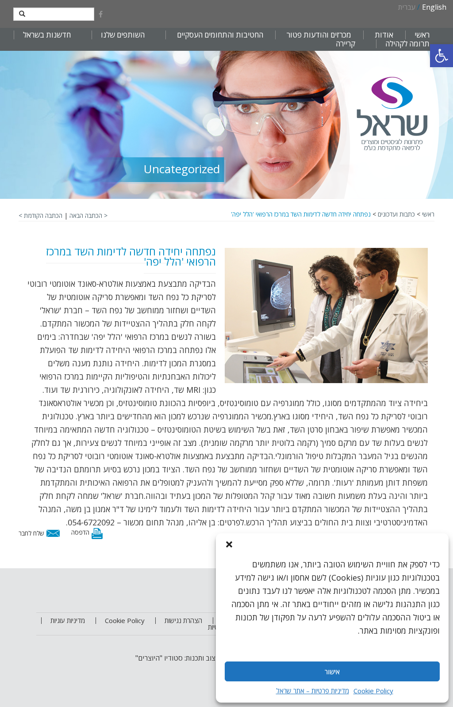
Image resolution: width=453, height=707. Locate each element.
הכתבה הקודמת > (40, 215)
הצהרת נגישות (183, 620)
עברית (406, 7)
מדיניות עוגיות (67, 620)
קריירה (345, 43)
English (434, 7)
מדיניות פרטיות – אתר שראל (312, 690)
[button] (441, 55)
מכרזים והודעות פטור (319, 34)
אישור (332, 671)
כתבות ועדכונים (396, 214)
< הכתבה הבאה (88, 215)
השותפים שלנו (123, 34)
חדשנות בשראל (47, 34)
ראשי (422, 34)
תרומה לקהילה (407, 43)
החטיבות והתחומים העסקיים (220, 34)
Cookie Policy (373, 690)
